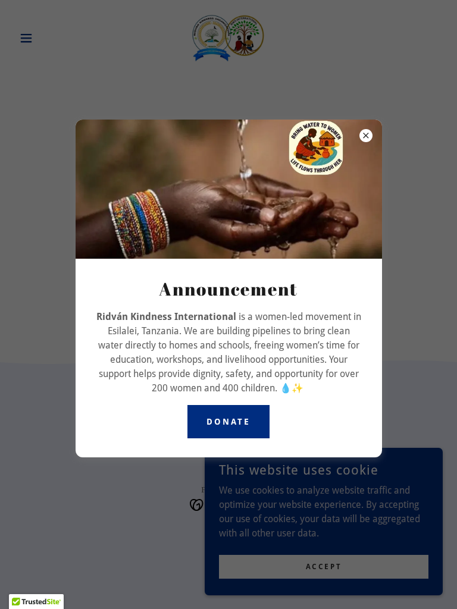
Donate (228, 421)
